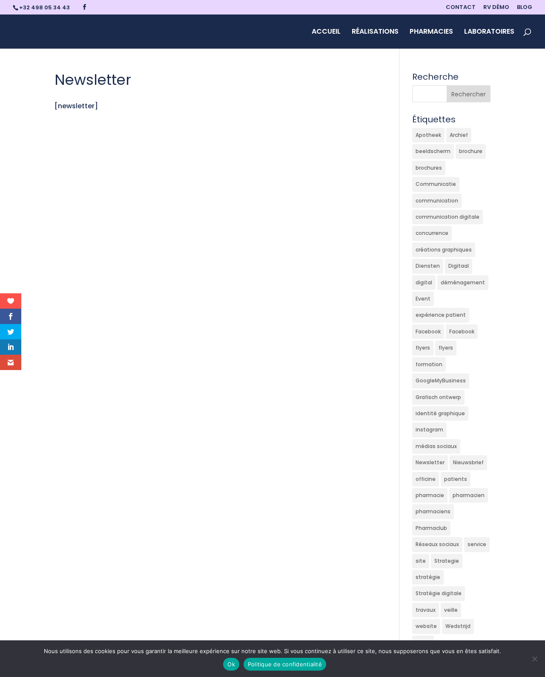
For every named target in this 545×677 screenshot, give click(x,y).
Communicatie (436, 184)
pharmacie (430, 495)
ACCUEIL (326, 32)
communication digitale (447, 216)
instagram (429, 429)
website (426, 626)
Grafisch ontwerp (438, 397)
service (477, 544)
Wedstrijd (457, 626)
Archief (459, 135)
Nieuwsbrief (468, 462)
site (421, 560)
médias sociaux (436, 446)
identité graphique (440, 413)
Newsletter (430, 462)
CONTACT (461, 7)
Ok (231, 664)
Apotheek (428, 135)
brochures (429, 167)
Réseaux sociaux (437, 544)
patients (455, 479)
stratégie (428, 577)
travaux (426, 609)
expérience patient (441, 314)
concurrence (432, 233)
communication (437, 200)
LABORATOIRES (489, 32)
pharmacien (469, 495)
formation (429, 364)
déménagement (463, 282)
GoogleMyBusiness (441, 380)
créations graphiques (444, 249)
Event (423, 298)
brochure (470, 151)
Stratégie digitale (439, 593)
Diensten (428, 265)
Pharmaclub (431, 528)
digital (424, 282)
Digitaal (458, 265)
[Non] (534, 658)
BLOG (524, 7)
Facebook (428, 331)
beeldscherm (433, 151)
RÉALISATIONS (375, 32)
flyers (423, 347)
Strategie (446, 560)
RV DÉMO (496, 7)
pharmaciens (433, 511)
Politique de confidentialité (285, 664)
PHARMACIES (431, 32)
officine (426, 479)
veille (451, 609)
